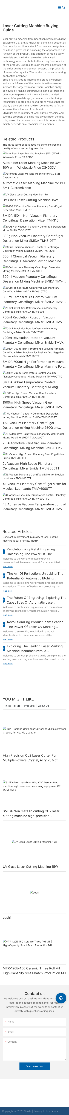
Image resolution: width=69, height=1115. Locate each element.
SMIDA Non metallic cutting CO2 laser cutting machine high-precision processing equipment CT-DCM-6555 (31, 813)
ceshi (7, 917)
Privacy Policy (42, 1111)
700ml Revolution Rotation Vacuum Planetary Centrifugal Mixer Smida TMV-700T (33, 340)
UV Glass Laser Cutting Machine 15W (30, 200)
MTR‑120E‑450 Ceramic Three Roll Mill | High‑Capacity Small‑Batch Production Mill (34, 970)
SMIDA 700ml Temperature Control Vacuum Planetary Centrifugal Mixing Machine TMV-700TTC (30, 384)
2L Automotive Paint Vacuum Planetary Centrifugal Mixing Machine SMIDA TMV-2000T (33, 445)
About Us (43, 705)
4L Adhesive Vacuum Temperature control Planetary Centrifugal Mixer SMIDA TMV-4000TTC (34, 506)
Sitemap (55, 1111)
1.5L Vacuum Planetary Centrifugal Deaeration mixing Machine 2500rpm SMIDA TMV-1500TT (30, 425)
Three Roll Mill (12, 705)
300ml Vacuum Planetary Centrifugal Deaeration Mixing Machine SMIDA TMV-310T (33, 279)
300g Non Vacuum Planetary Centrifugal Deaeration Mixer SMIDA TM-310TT (33, 238)
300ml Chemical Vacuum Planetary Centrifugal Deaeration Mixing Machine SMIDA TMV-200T (32, 258)
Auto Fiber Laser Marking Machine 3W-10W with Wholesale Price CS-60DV (32, 165)
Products (29, 705)
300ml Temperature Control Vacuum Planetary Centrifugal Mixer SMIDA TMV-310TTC (33, 299)
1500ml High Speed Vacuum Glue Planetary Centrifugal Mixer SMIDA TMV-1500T (33, 405)
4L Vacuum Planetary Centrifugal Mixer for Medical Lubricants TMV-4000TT (34, 486)
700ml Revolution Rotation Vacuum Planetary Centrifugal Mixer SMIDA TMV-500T (33, 319)
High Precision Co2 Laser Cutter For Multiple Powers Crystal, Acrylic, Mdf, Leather (30, 758)
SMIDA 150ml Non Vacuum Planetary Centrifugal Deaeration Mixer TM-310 (30, 218)
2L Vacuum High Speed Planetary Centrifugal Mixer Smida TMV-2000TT (31, 466)
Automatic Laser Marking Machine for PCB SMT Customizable (34, 185)
